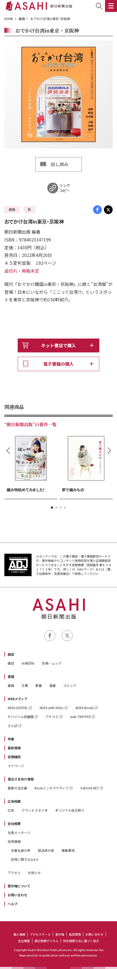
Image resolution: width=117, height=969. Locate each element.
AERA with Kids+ (51, 707)
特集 (11, 739)
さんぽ (12, 725)
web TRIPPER (80, 716)
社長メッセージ (19, 832)
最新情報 (14, 747)
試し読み (59, 164)
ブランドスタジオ (34, 810)
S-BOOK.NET (89, 788)
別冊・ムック (51, 663)
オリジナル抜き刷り (69, 810)
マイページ (16, 765)
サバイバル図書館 (21, 716)
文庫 (24, 685)
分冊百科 (28, 663)
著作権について (19, 886)
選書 (52, 685)
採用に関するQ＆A (24, 859)
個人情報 (19, 934)
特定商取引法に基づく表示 (81, 941)
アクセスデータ (40, 934)
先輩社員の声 (20, 850)
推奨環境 (75, 934)
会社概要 (14, 823)
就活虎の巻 (46, 850)
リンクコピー (64, 188)
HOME (8, 18)
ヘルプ (12, 903)
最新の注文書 (17, 788)
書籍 (22, 18)
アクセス (14, 872)
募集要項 (68, 850)
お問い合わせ (17, 894)
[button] (52, 507)
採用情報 (14, 841)
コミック (69, 685)
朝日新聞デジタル (47, 941)
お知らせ (34, 872)
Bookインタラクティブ (52, 788)
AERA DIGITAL (18, 707)
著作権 (59, 934)
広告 (11, 810)
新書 (38, 685)
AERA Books (84, 707)
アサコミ (52, 716)
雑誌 (11, 654)
